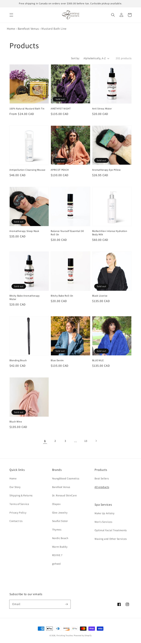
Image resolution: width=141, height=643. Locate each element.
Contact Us (16, 521)
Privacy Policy (17, 512)
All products (102, 487)
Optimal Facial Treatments (111, 530)
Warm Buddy (60, 546)
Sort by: (75, 58)
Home (11, 29)
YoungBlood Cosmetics (65, 478)
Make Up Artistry (105, 513)
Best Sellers (102, 478)
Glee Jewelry (60, 512)
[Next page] (96, 441)
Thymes (56, 529)
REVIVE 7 (57, 555)
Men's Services (103, 521)
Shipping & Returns (20, 495)
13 (85, 441)
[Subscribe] (66, 604)
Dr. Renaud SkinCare (64, 495)
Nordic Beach (60, 538)
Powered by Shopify (83, 635)
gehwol (56, 563)
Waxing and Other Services (111, 538)
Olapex (56, 504)
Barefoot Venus (28, 29)
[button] (11, 15)
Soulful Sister (60, 521)
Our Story (15, 487)
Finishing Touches (65, 635)
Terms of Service (19, 504)
